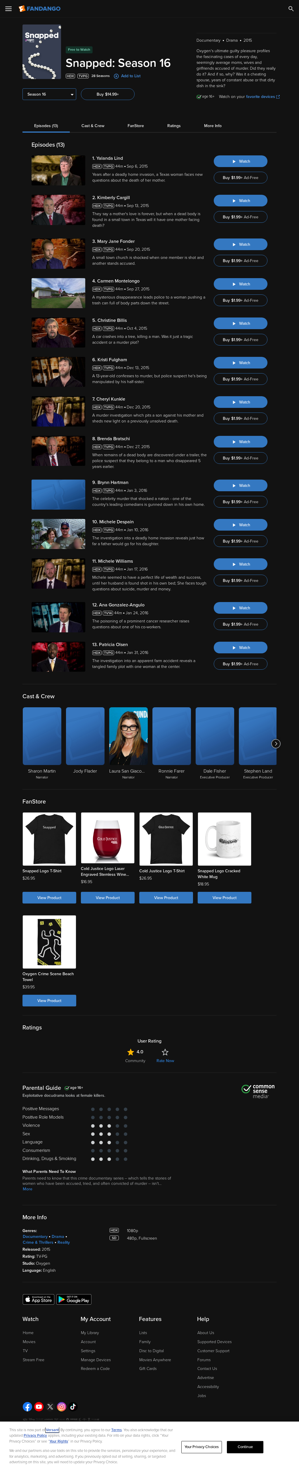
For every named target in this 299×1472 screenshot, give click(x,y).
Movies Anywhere (155, 1359)
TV (25, 1350)
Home (28, 1332)
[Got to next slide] (275, 743)
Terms (116, 1430)
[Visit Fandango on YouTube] (39, 1407)
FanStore (136, 125)
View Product (49, 897)
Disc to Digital (151, 1350)
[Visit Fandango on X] (50, 1407)
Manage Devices (96, 1359)
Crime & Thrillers (38, 1242)
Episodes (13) (46, 125)
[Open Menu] (8, 8)
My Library (90, 1332)
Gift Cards (148, 1368)
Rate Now (165, 1060)
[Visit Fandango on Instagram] (62, 1407)
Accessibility (208, 1386)
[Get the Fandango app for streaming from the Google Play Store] (74, 1299)
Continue (245, 1447)
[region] (149, 1447)
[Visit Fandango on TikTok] (73, 1407)
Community (135, 1060)
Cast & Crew (92, 125)
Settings (88, 1350)
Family (145, 1341)
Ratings (174, 125)
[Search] (291, 9)
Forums (204, 1359)
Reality (64, 1242)
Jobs (201, 1395)
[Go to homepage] (40, 9)
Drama (58, 1236)
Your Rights (58, 1441)
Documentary (35, 1236)
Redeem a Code (95, 1368)
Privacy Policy (35, 1435)
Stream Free (33, 1359)
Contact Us (207, 1368)
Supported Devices (214, 1341)
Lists (143, 1332)
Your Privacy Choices (202, 1447)
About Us (205, 1332)
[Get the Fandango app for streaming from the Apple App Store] (38, 1299)
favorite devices (260, 96)
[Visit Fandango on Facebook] (27, 1407)
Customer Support (213, 1350)
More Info (213, 125)
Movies (29, 1341)
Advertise (205, 1377)
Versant (52, 1430)
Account (88, 1341)
